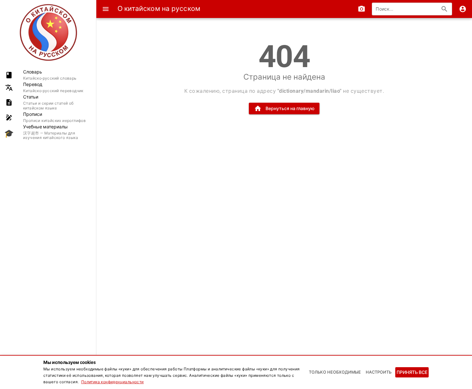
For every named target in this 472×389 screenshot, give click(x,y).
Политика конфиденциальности (112, 382)
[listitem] (48, 75)
